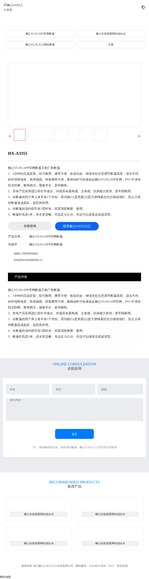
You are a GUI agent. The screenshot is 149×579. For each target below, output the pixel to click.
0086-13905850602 (26, 253)
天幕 (110, 44)
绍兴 (103, 565)
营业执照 (122, 565)
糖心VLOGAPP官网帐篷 (40, 33)
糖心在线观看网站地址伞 (111, 33)
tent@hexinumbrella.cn (28, 259)
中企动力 (94, 565)
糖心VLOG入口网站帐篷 (40, 44)
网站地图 (5, 576)
